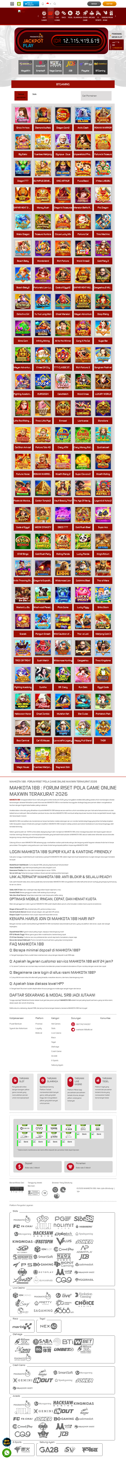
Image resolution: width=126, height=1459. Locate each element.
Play (28, 45)
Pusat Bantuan (16, 1023)
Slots (50, 17)
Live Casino (57, 18)
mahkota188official (84, 1029)
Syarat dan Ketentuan (19, 1028)
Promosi (111, 17)
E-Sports (98, 18)
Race (64, 17)
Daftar (109, 4)
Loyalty (38, 1028)
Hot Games (44, 18)
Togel (70, 17)
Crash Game (85, 18)
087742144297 (83, 1024)
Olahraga (78, 17)
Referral (38, 1033)
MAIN (44, 115)
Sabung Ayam (105, 18)
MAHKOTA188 (15, 800)
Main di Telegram (30, 4)
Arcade (92, 17)
